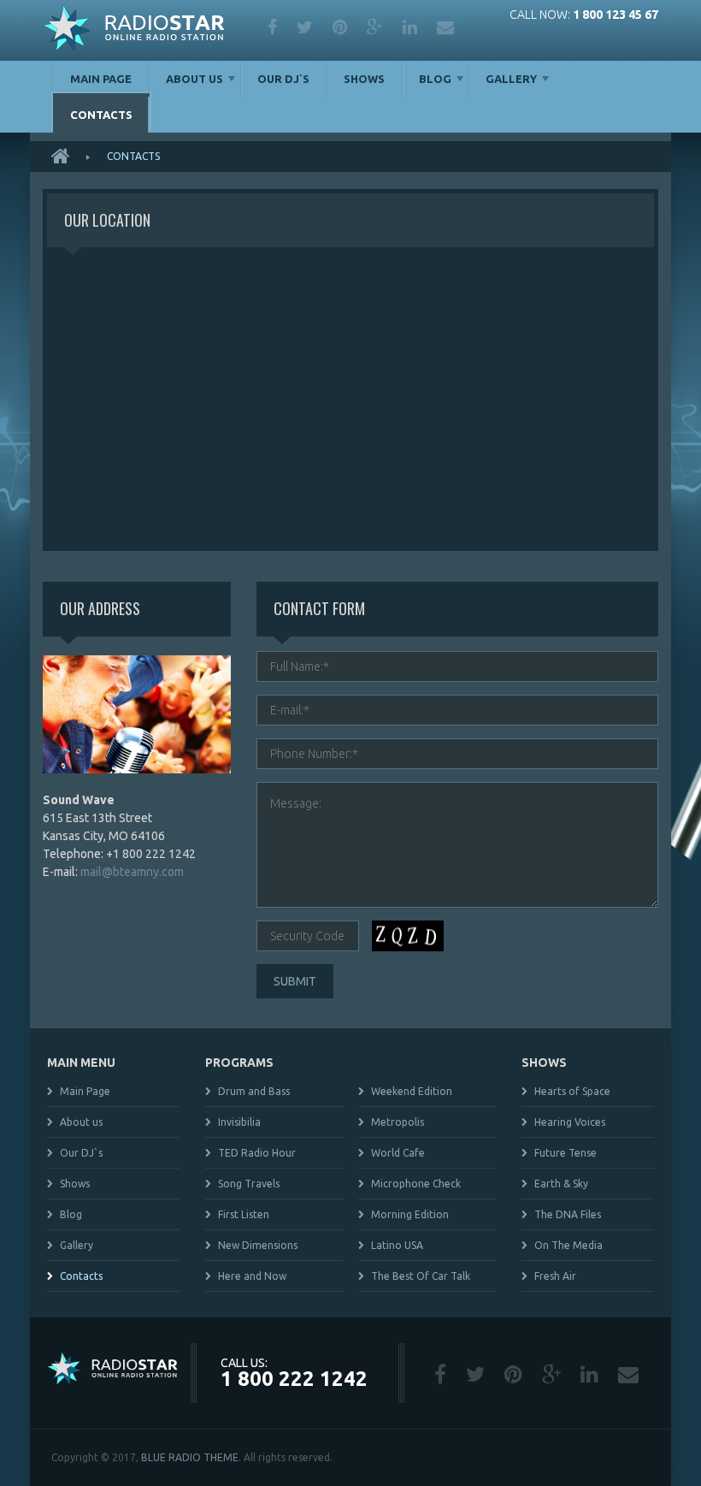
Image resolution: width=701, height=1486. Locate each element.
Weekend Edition (411, 1091)
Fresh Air (555, 1276)
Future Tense (565, 1152)
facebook (273, 27)
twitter (306, 27)
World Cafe (398, 1152)
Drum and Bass (254, 1091)
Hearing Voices (569, 1122)
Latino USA (397, 1245)
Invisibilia (239, 1122)
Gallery (511, 79)
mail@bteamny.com (132, 872)
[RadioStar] (134, 30)
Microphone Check (416, 1183)
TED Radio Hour (257, 1152)
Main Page (101, 79)
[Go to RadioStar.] (66, 156)
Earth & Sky (561, 1183)
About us (194, 79)
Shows (364, 79)
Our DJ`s (283, 79)
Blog (435, 79)
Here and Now (252, 1276)
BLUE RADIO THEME (190, 1457)
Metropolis (397, 1122)
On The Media (568, 1245)
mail (446, 27)
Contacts (101, 115)
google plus (376, 27)
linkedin (411, 27)
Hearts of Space (572, 1091)
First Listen (243, 1214)
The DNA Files (567, 1214)
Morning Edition (410, 1214)
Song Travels (249, 1183)
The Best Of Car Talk (420, 1276)
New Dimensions (257, 1245)
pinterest (341, 27)
